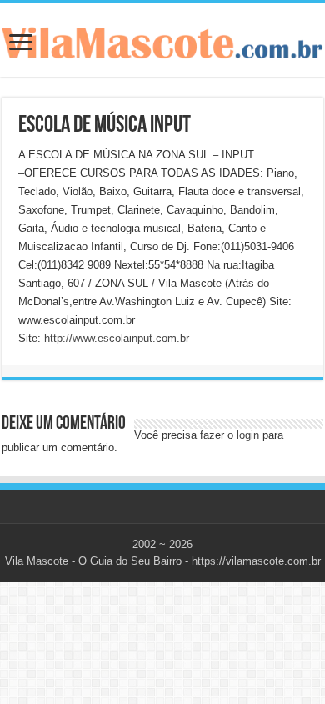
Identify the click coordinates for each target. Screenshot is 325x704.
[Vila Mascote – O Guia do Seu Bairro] (162, 39)
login (248, 435)
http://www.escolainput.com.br (116, 338)
